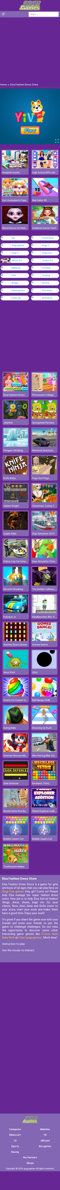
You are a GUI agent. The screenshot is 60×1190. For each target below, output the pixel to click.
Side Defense (10, 783)
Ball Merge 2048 (41, 700)
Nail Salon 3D (39, 200)
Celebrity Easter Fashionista (45, 228)
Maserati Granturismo (44, 450)
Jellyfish (8, 422)
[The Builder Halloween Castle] (44, 584)
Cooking (46, 275)
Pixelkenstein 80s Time (45, 616)
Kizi (13, 238)
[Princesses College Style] (44, 390)
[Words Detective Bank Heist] (15, 806)
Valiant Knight (11, 505)
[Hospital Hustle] (15, 167)
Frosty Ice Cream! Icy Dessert (20, 700)
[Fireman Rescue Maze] (15, 751)
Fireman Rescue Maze (15, 755)
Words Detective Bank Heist (19, 811)
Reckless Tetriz (41, 783)
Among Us (47, 298)
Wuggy (15, 283)
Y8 (45, 1134)
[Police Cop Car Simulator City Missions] (15, 557)
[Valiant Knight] (15, 501)
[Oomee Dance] (44, 640)
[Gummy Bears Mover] (15, 640)
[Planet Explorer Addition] (44, 806)
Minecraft (15, 1134)
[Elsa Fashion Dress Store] (15, 390)
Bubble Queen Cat (13, 838)
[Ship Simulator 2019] (44, 529)
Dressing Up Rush (42, 727)
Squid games (18, 290)
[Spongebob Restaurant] (44, 418)
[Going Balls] (15, 723)
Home (3, 84)
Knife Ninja (9, 478)
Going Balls (9, 727)
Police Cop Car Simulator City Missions (25, 561)
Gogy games (18, 245)
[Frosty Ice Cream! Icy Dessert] (15, 695)
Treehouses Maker (14, 866)
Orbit (35, 672)
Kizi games (45, 1146)
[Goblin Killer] (15, 529)
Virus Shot (9, 672)
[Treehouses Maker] (15, 862)
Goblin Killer (9, 533)
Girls (14, 275)
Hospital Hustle (11, 172)
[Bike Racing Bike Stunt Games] (44, 751)
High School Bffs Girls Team (45, 172)
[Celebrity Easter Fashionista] (45, 223)
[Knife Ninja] (15, 473)
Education (47, 290)
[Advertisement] (30, 50)
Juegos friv (47, 260)
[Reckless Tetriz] (44, 779)
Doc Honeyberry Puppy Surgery (15, 200)
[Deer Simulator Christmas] (44, 557)
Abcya (30, 1163)
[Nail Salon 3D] (45, 195)
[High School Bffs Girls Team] (45, 167)
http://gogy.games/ (30, 937)
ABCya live (17, 260)
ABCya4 (45, 1140)
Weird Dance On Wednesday (15, 228)
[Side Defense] (15, 779)
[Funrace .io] (15, 612)
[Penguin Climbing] (15, 446)
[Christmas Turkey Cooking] (44, 501)
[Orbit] (44, 668)
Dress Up (16, 298)
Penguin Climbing (13, 450)
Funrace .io (9, 616)
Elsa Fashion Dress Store (17, 394)
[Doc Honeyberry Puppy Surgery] (15, 195)
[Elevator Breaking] (15, 584)
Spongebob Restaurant (45, 422)
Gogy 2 (45, 245)
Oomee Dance (40, 644)
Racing (45, 283)
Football (46, 268)
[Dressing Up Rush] (44, 723)
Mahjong (16, 268)
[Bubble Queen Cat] (15, 834)
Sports (15, 1146)
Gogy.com (47, 253)
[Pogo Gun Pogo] (44, 473)
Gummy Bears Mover (15, 644)
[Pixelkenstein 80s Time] (44, 612)
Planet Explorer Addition (45, 811)
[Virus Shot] (15, 668)
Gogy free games (13, 891)
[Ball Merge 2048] (44, 695)
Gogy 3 (15, 253)
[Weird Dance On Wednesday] (15, 223)
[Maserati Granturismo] (44, 446)
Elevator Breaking (13, 589)
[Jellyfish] (15, 418)
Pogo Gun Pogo (40, 478)
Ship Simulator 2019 (43, 533)
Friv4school (48, 238)
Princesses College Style (46, 394)
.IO (15, 1140)
